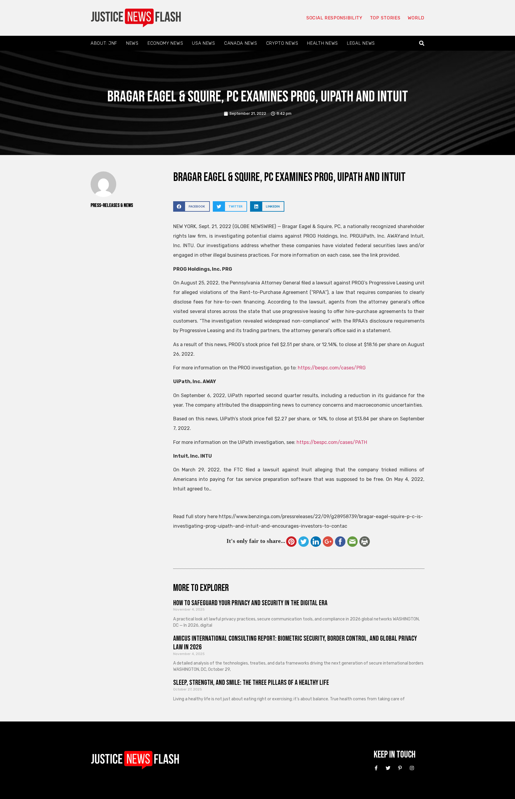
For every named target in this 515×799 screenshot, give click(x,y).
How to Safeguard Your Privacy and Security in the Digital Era (250, 603)
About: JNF (104, 43)
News (132, 43)
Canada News (240, 43)
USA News (203, 43)
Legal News (361, 43)
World (416, 18)
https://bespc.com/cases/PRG (332, 368)
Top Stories (385, 18)
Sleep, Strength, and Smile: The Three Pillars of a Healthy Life (251, 682)
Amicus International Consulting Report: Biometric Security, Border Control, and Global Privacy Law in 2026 (295, 642)
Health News (322, 43)
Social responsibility (334, 18)
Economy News (165, 43)
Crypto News (282, 43)
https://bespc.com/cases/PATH (332, 442)
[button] (422, 43)
